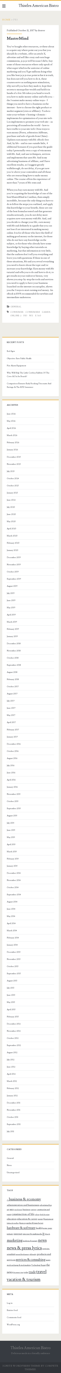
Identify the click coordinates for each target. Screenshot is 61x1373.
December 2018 (14, 643)
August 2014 (12, 902)
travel (41, 1271)
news (42, 1240)
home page (47, 1228)
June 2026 (11, 414)
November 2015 (13, 794)
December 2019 (14, 557)
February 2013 (13, 1017)
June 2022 (11, 500)
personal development (22, 1254)
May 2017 (11, 715)
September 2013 (14, 973)
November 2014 (14, 880)
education (11, 1218)
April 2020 (11, 528)
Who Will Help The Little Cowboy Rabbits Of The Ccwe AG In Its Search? (28, 375)
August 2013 (12, 981)
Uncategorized (13, 1172)
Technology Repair (38, 1265)
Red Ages (11, 351)
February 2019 (13, 629)
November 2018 (14, 651)
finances (22, 1223)
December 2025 (14, 457)
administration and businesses (23, 1205)
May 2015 (11, 837)
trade (32, 1272)
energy (40, 1219)
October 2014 (13, 887)
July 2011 (10, 1131)
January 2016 (12, 787)
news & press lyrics (24, 1248)
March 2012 (12, 1081)
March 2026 (12, 435)
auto (12, 1209)
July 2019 (11, 593)
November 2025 (14, 464)
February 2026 (13, 442)
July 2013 (10, 988)
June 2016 (11, 773)
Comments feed (14, 1317)
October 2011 (12, 1117)
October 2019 (13, 572)
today (26, 1272)
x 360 (38, 315)
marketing (15, 1240)
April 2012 (11, 1074)
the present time (18, 1273)
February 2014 (13, 938)
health (39, 1228)
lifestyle (47, 1234)
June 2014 (11, 909)
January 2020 (12, 550)
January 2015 (12, 866)
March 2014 (12, 930)
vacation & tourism (23, 1279)
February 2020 (13, 543)
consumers (32, 312)
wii (31, 315)
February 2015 (13, 859)
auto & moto (18, 1210)
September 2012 (14, 1045)
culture (37, 1215)
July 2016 (11, 765)
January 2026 (12, 450)
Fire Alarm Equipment (16, 365)
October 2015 (12, 801)
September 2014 (14, 894)
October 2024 (13, 478)
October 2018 (13, 658)
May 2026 (11, 421)
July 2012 (10, 1060)
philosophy (32, 1254)
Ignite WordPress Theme (21, 1365)
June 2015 (11, 830)
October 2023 (13, 485)
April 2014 (11, 923)
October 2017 (13, 686)
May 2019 (11, 607)
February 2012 (13, 1088)
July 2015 (10, 823)
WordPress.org (13, 1324)
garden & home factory (34, 1223)
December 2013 (13, 952)
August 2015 (12, 815)
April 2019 (11, 615)
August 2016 (12, 758)
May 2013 (11, 1002)
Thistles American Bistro (39, 5)
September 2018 (14, 665)
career (33, 1209)
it (43, 1234)
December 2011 (13, 1103)
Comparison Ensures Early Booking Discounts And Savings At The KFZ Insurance (29, 385)
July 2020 (11, 507)
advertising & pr (46, 1205)
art (8, 1209)
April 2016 (11, 780)
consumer (17, 312)
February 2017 (13, 730)
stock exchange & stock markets (19, 1265)
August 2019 (12, 586)
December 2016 (14, 744)
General (16, 307)
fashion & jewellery (13, 1223)
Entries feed (12, 1310)
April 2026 (11, 428)
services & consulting (30, 1259)
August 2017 (12, 694)
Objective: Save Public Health (19, 358)
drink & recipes (44, 1215)
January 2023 (12, 493)
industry (10, 1234)
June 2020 (11, 514)
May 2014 (11, 916)
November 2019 (14, 564)
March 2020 (12, 536)
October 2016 (13, 751)
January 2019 (12, 636)
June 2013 (11, 995)
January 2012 (12, 1095)
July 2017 (11, 701)
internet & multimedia (32, 1234)
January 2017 (12, 737)
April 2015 (11, 844)
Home (6, 19)
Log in (9, 1303)
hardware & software (21, 1228)
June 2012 (11, 1067)
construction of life (23, 1214)
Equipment (48, 1219)
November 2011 (13, 1110)
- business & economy (24, 1199)
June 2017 (11, 708)
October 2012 (13, 1038)
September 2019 (14, 579)
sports (48, 1260)
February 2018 (13, 679)
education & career (27, 1219)
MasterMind (18, 38)
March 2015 (12, 851)
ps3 (25, 315)
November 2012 (14, 1031)
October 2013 (12, 966)
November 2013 (13, 959)
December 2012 (14, 1024)
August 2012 (12, 1052)
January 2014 (12, 945)
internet (18, 1234)
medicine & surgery (30, 1241)
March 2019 (12, 622)
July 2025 (11, 471)
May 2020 (11, 521)
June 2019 (11, 600)
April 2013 (11, 1009)
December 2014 (14, 873)
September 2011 (14, 1124)
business (26, 1209)
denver (41, 30)
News (9, 1165)
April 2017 (11, 722)
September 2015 (14, 808)
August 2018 (12, 672)
